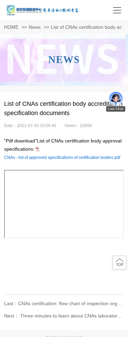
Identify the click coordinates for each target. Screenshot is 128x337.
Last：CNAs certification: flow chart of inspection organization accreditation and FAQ (64, 303)
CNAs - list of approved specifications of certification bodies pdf (62, 157)
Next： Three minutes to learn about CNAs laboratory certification (64, 316)
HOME (11, 27)
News (35, 27)
